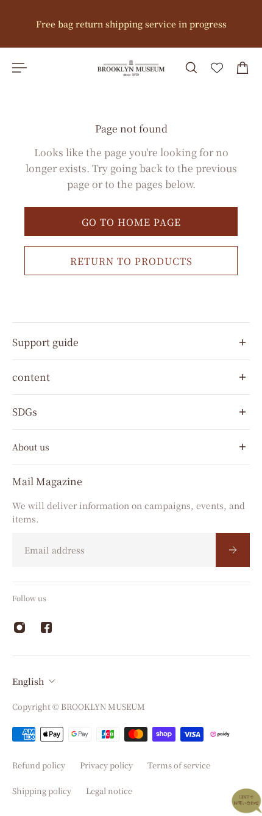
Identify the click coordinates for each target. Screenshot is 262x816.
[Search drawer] (191, 67)
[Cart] (242, 67)
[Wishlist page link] (217, 68)
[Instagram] (19, 627)
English (28, 681)
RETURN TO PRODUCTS (131, 261)
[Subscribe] (233, 550)
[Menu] (19, 67)
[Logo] (131, 68)
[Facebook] (46, 627)
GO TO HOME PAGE (131, 221)
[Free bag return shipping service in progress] (131, 24)
